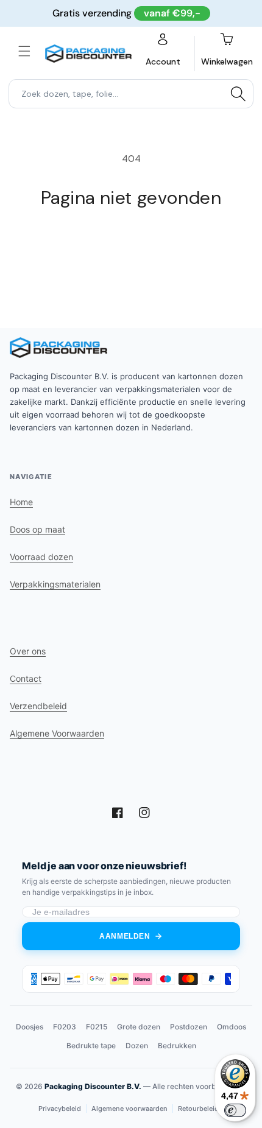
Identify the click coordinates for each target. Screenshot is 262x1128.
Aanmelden (124, 936)
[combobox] (131, 93)
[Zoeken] (238, 93)
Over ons (28, 651)
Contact (25, 678)
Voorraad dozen (41, 557)
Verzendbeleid (38, 706)
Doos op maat (37, 529)
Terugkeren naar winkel (131, 242)
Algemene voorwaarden (129, 1108)
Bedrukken (177, 1045)
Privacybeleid (59, 1108)
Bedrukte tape (91, 1045)
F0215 (96, 1026)
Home (21, 502)
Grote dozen (138, 1026)
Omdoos (231, 1026)
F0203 (64, 1026)
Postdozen (188, 1026)
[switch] (235, 1110)
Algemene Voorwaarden (57, 733)
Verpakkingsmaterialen (55, 584)
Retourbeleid (198, 1108)
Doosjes (29, 1026)
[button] (24, 51)
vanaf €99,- (172, 13)
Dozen (137, 1045)
